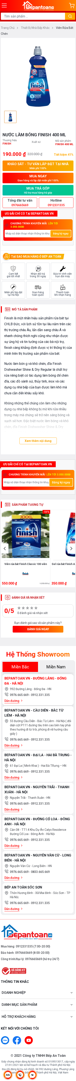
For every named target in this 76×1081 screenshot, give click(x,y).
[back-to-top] (69, 1056)
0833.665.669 (40, 872)
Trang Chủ (8, 27)
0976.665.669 (19, 695)
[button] (4, 548)
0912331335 (24, 946)
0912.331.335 (40, 695)
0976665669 (23, 952)
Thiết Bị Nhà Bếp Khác (35, 27)
